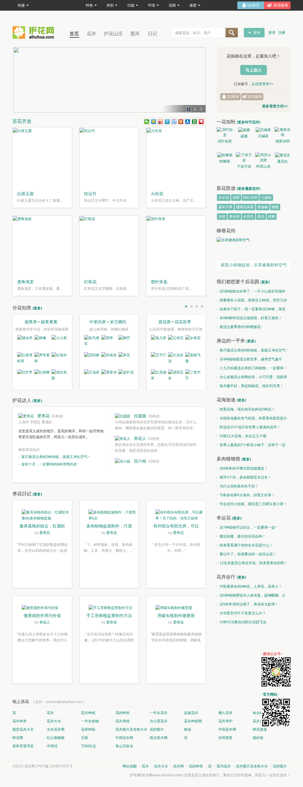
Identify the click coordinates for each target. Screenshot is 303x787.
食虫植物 (260, 713)
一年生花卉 (158, 713)
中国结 (52, 746)
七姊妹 (266, 197)
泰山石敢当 (124, 746)
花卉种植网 (193, 721)
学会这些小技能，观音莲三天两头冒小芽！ (253, 504)
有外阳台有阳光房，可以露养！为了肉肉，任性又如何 (176, 527)
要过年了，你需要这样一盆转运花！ (248, 554)
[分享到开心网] (180, 121)
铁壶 (187, 729)
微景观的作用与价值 (42, 615)
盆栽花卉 (191, 713)
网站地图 (130, 766)
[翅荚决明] (282, 132)
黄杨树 (262, 207)
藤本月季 (225, 207)
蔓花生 (282, 161)
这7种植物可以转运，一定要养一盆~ (248, 527)
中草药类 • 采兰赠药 (107, 321)
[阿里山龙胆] (263, 157)
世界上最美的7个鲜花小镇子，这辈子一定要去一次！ (251, 446)
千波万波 (244, 166)
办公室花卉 (158, 721)
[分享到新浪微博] (160, 121)
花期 (172, 5)
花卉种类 (19, 721)
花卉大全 (54, 721)
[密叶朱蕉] (176, 245)
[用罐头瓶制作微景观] (176, 609)
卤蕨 (244, 136)
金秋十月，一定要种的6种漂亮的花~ (50, 464)
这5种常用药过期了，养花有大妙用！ (249, 604)
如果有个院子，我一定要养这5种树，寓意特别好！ (251, 310)
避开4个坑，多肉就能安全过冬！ (245, 477)
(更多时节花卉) (248, 122)
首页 (74, 33)
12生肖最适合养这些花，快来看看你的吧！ (254, 563)
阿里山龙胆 (263, 167)
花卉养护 (225, 721)
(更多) (37, 308)
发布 (256, 33)
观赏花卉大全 (23, 729)
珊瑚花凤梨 (245, 207)
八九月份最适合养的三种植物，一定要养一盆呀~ (252, 369)
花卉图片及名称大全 (131, 729)
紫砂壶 (258, 738)
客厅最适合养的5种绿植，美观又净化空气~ (55, 457)
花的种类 (122, 713)
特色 (89, 5)
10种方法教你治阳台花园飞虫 (243, 622)
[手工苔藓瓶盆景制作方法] (109, 609)
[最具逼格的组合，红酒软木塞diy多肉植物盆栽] (42, 516)
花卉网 (34, 32)
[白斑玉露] (42, 157)
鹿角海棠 (25, 281)
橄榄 (275, 207)
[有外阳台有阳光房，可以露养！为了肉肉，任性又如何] (176, 516)
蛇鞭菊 (225, 161)
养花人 (140, 438)
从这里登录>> (262, 84)
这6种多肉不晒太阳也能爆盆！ (244, 468)
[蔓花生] (282, 155)
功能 (130, 5)
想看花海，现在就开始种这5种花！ (247, 409)
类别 (110, 5)
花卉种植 (88, 713)
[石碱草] (263, 130)
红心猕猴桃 (56, 738)
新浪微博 (255, 97)
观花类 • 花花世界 (174, 321)
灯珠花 (90, 281)
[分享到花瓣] (201, 121)
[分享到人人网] (187, 121)
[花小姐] (122, 461)
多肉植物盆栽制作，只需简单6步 (109, 527)
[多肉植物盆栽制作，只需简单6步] (109, 516)
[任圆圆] (122, 416)
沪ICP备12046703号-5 (54, 766)
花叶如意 (225, 141)
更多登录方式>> (275, 106)
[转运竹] (109, 157)
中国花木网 (227, 729)
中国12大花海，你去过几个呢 (243, 436)
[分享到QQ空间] (153, 121)
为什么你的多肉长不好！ (239, 486)
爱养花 (43, 416)
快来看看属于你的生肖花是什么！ (246, 545)
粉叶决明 (250, 197)
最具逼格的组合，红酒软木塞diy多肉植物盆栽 (42, 527)
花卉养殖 (122, 721)
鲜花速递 (260, 729)
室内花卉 (224, 766)
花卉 (91, 33)
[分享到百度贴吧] (174, 121)
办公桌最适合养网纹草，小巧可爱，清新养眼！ (252, 378)
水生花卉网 (56, 729)
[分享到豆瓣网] (194, 121)
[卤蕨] (244, 130)
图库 (135, 33)
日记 (152, 33)
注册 (281, 33)
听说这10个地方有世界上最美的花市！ (250, 427)
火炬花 (157, 193)
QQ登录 (233, 97)
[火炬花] (176, 157)
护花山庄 (113, 33)
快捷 (21, 5)
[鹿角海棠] (42, 245)
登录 (271, 33)
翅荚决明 (282, 141)
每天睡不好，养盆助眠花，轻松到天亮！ (251, 386)
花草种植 (88, 729)
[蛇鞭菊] (225, 155)
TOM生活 (88, 746)
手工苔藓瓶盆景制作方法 (109, 615)
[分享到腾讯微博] (167, 121)
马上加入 (253, 70)
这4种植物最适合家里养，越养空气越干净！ (249, 360)
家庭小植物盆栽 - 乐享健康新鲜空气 (254, 265)
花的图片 (157, 729)
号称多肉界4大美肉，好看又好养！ (247, 495)
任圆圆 (140, 416)
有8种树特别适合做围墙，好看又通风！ (251, 318)
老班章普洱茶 (23, 746)
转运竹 (90, 193)
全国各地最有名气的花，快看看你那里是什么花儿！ (252, 419)
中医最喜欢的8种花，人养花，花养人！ (251, 586)
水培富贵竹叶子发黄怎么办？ (243, 613)
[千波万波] (244, 157)
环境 (151, 5)
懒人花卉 (225, 713)
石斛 (84, 738)
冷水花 (223, 197)
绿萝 (236, 197)
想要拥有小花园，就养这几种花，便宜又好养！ (252, 301)
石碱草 (263, 136)
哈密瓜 (248, 216)
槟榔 (271, 216)
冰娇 (221, 216)
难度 (192, 5)
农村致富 (225, 738)
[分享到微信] (146, 121)
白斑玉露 (25, 193)
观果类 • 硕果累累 (41, 321)
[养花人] (122, 438)
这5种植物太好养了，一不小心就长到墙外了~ (251, 292)
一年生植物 (90, 721)
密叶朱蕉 (159, 281)
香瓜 (261, 216)
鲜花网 (17, 738)
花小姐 (140, 461)
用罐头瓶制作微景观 (176, 615)
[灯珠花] (109, 245)
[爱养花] (26, 416)
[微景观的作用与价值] (42, 609)
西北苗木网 (158, 738)
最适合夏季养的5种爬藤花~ (241, 327)
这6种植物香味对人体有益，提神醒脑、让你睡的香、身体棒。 (251, 596)
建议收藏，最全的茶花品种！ (243, 536)
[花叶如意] (225, 132)
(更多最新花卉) (248, 189)
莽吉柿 (234, 216)
